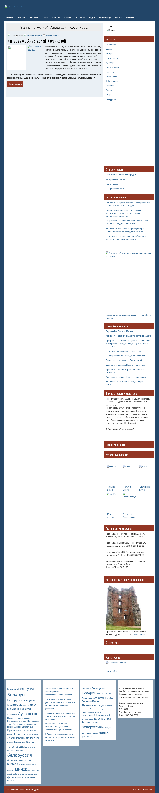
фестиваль (13, 777)
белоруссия (19, 754)
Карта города (105, 17)
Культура (56, 17)
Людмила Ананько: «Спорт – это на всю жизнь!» (129, 376)
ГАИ (9, 708)
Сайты (109, 90)
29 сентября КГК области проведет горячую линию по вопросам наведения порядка (126, 230)
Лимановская (129, 517)
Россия (10, 734)
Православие (15, 730)
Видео (92, 17)
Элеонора (127, 514)
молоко (30, 770)
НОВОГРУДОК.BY (33, 789)
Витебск (32, 705)
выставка (12, 764)
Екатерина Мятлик (21, 708)
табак (36, 774)
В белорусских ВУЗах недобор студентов (125, 355)
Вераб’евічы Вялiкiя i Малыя (119, 331)
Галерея (118, 17)
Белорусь (14, 704)
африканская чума (15, 750)
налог (36, 770)
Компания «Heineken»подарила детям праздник (128, 335)
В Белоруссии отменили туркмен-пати (124, 350)
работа (16, 773)
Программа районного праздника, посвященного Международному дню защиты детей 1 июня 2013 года (128, 343)
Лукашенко (28, 713)
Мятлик (110, 517)
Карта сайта (111, 671)
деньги (22, 764)
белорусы (12, 760)
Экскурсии (80, 17)
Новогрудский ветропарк (17, 721)
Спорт (45, 17)
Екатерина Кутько (144, 488)
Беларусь (17, 694)
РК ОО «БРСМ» (30, 730)
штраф (10, 780)
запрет (10, 769)
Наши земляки (112, 67)
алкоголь (31, 747)
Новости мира (112, 76)
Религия (67, 17)
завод (34, 764)
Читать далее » (15, 84)
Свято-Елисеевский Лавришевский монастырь (23, 736)
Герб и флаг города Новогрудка (121, 174)
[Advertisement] (125, 135)
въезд (28, 760)
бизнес (22, 760)
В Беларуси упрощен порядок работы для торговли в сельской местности (126, 237)
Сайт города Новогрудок (142, 789)
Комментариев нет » (53, 35)
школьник (31, 777)
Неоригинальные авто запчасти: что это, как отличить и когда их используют (127, 222)
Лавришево (12, 714)
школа (23, 777)
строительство (26, 773)
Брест (25, 705)
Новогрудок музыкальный (18, 717)
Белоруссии (29, 700)
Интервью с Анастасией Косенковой (36, 40)
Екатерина (112, 514)
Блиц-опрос (111, 44)
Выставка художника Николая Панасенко (125, 364)
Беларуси (12, 689)
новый (9, 774)
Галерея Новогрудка (115, 188)
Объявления (112, 80)
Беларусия (26, 688)
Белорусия (14, 700)
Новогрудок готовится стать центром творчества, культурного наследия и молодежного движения (123, 212)
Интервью (34, 17)
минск (21, 769)
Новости (21, 17)
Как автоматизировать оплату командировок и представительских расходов (128, 204)
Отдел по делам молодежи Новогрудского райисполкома (21, 725)
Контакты (130, 17)
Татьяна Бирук (127, 488)
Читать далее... (139, 634)
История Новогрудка (115, 179)
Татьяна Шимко (111, 488)
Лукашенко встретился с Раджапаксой (124, 360)
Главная (9, 17)
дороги (28, 764)
